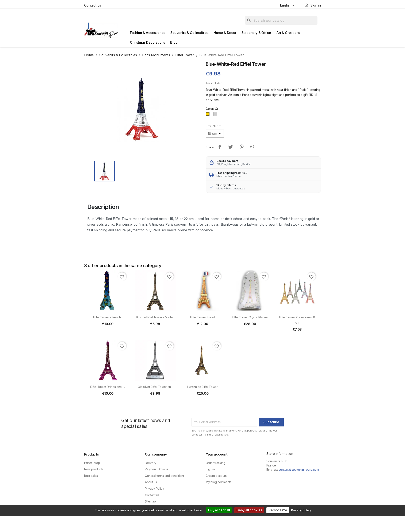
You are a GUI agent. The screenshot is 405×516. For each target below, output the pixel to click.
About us (151, 482)
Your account (217, 454)
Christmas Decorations (147, 42)
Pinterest (241, 147)
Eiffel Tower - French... (108, 317)
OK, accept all (219, 510)
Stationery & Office (256, 33)
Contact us (92, 5)
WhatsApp (252, 147)
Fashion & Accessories (147, 33)
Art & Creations (288, 33)
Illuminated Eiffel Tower (202, 387)
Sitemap (150, 501)
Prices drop (92, 463)
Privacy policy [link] (301, 510)
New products (93, 469)
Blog (173, 42)
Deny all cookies (249, 510)
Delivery (150, 463)
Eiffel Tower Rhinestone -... (107, 387)
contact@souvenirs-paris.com (298, 469)
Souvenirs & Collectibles (189, 33)
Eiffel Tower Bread (202, 317)
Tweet (230, 147)
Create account (216, 475)
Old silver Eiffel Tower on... (155, 387)
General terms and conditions (165, 475)
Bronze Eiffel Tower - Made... (155, 317)
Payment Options (156, 469)
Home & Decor (225, 33)
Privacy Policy (154, 488)
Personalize (278, 510)
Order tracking (215, 463)
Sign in (210, 469)
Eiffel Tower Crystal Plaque (249, 317)
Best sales (91, 475)
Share (219, 147)
